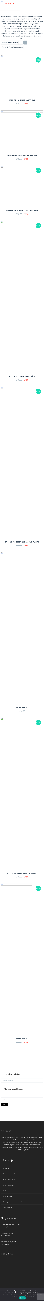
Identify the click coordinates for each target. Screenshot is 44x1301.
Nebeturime (22, 86)
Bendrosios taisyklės (9, 1174)
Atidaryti (22, 147)
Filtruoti (4, 1104)
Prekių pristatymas (9, 1179)
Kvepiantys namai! (7, 1233)
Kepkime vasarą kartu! (8, 1242)
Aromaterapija (7, 1196)
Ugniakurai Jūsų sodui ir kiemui (11, 1224)
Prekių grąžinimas (8, 1185)
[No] (41, 1295)
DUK (4, 1191)
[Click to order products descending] (25, 42)
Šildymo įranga (7, 1207)
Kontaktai (6, 1168)
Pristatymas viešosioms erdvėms (13, 1202)
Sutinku (22, 1298)
